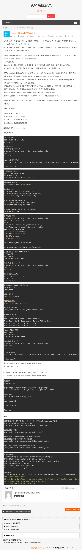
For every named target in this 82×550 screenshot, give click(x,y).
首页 (6, 28)
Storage (10, 28)
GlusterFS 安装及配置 (72, 509)
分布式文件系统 (14, 505)
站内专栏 (19, 496)
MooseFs (6, 505)
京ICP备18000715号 (45, 548)
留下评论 (41, 36)
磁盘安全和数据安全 (13, 526)
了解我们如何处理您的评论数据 (32, 542)
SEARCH (50, 16)
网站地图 (34, 548)
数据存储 (23, 505)
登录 (10, 540)
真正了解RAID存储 (12, 529)
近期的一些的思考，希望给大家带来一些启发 (17, 511)
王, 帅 (13, 36)
